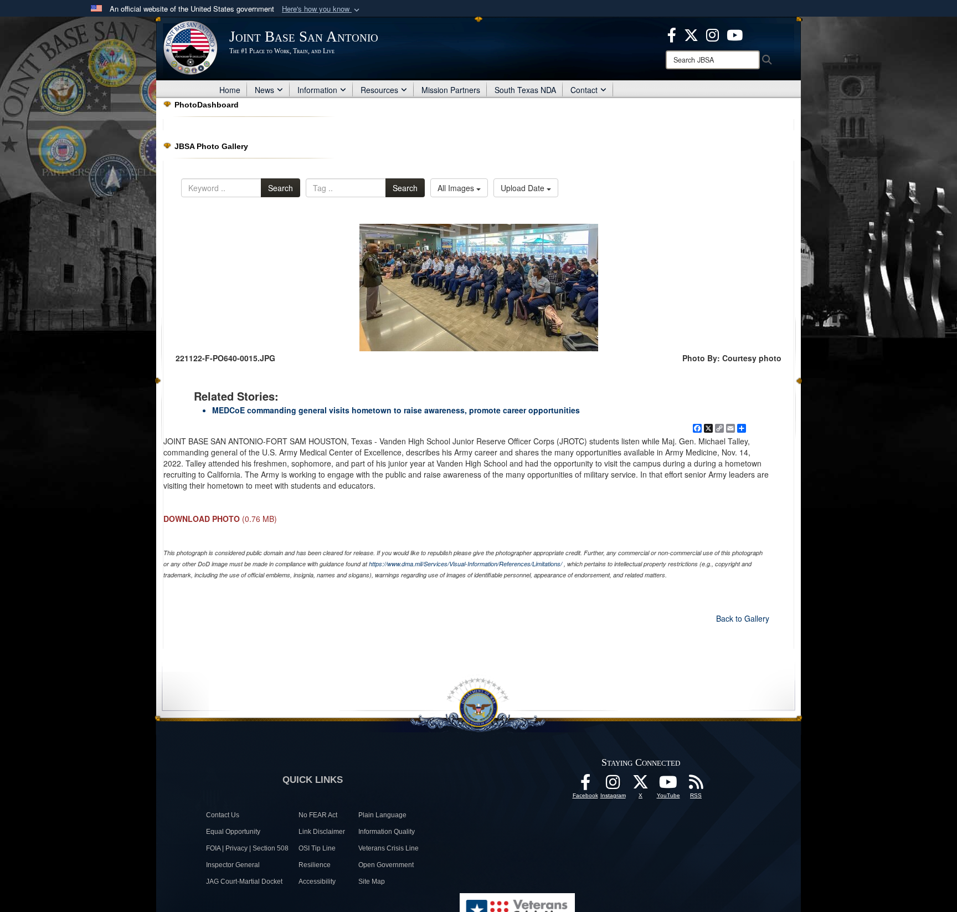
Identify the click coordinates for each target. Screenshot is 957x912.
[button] (322, 9)
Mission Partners (450, 89)
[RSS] (696, 785)
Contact (584, 89)
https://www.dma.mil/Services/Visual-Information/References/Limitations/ (465, 564)
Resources (379, 89)
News (264, 89)
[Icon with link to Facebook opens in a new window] (671, 33)
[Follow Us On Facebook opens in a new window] (585, 785)
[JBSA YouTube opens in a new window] (735, 33)
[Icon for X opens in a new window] (691, 33)
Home (229, 89)
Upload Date (524, 187)
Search (280, 187)
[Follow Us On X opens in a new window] (641, 785)
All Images (457, 187)
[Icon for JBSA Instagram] (613, 785)
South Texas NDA (525, 89)
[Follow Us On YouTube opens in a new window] (668, 785)
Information (317, 89)
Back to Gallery (742, 618)
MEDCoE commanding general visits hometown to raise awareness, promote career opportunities (396, 410)
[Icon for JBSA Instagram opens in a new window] (712, 33)
